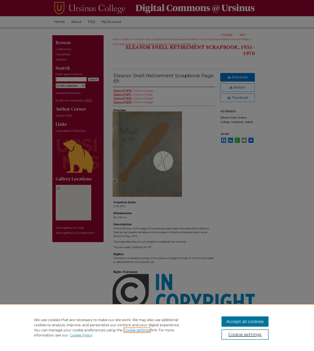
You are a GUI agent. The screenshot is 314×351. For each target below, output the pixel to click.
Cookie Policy (81, 335)
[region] (157, 327)
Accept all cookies (245, 321)
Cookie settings (137, 330)
